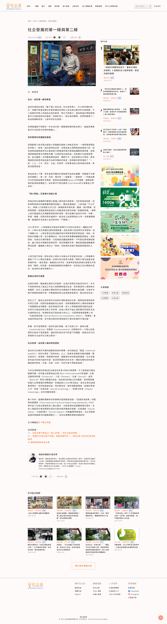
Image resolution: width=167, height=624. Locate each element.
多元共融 (67, 542)
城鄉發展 (38, 510)
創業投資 (125, 293)
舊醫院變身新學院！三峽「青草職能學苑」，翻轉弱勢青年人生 (97, 514)
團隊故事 (78, 588)
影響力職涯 (52, 21)
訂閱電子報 (132, 597)
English (78, 594)
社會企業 (115, 298)
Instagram (135, 594)
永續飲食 (114, 139)
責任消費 (106, 156)
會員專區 (157, 6)
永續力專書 (97, 594)
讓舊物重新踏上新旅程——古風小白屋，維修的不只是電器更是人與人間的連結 (115, 111)
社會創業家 (42, 21)
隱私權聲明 (83, 617)
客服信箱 (131, 588)
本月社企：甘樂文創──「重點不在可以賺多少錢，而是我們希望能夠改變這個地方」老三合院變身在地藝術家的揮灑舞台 (97, 548)
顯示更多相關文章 (83, 565)
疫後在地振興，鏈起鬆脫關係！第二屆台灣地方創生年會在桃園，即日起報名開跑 (68, 515)
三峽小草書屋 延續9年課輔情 (38, 513)
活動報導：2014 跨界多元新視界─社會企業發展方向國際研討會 (126, 545)
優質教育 (106, 78)
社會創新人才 (114, 591)
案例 (119, 118)
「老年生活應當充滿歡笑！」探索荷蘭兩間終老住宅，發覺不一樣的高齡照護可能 (115, 91)
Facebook (135, 591)
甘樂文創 (115, 293)
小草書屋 (105, 293)
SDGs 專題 (97, 591)
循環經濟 (114, 118)
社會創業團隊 (114, 588)
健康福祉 (106, 98)
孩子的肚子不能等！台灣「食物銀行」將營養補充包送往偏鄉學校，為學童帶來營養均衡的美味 (115, 132)
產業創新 (114, 98)
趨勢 (39, 37)
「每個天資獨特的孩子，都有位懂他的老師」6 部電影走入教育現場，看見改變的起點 (121, 70)
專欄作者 (78, 591)
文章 (34, 21)
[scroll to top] (160, 617)
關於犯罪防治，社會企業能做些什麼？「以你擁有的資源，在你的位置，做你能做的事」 (39, 547)
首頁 (29, 21)
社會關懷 (105, 298)
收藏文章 (73, 37)
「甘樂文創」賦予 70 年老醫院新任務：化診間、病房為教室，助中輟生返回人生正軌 (126, 515)
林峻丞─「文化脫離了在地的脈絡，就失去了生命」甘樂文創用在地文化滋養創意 (68, 547)
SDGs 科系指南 (115, 594)
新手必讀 (96, 588)
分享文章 (48, 37)
